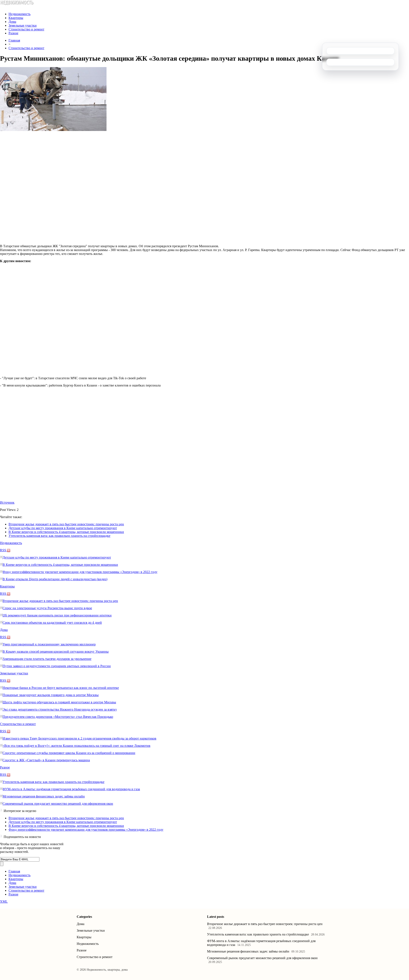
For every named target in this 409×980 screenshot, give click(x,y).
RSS (3, 550)
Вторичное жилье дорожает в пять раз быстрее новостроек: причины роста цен (66, 524)
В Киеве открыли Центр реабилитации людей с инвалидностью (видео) (55, 579)
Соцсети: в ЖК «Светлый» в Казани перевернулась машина (46, 760)
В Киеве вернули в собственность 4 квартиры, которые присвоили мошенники (66, 532)
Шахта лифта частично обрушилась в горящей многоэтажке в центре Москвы (59, 702)
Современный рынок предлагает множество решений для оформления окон (58, 803)
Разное (13, 33)
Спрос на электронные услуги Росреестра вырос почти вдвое (47, 608)
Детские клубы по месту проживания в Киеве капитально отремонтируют (63, 528)
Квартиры (16, 18)
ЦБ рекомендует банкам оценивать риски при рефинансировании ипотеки (57, 615)
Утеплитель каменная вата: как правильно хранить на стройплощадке (59, 535)
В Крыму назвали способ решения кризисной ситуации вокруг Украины (56, 651)
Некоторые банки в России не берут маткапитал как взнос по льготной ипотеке (61, 688)
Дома (12, 21)
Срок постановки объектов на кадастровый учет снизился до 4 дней (52, 622)
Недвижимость (19, 14)
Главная (14, 40)
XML (4, 901)
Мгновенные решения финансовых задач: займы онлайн (44, 796)
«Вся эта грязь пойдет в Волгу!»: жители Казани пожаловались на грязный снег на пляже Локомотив (76, 745)
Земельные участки (23, 25)
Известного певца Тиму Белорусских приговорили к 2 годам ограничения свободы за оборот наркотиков (79, 738)
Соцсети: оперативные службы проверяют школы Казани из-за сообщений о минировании (69, 753)
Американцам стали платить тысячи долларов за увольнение (47, 659)
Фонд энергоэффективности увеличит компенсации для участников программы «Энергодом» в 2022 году (80, 572)
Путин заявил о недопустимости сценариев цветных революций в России (57, 666)
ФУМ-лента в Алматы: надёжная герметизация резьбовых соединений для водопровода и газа (71, 789)
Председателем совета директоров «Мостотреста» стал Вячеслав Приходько (58, 716)
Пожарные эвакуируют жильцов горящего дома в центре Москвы (51, 695)
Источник (7, 502)
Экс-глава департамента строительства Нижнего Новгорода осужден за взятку (60, 709)
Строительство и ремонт (26, 29)
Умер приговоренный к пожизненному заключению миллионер (49, 644)
